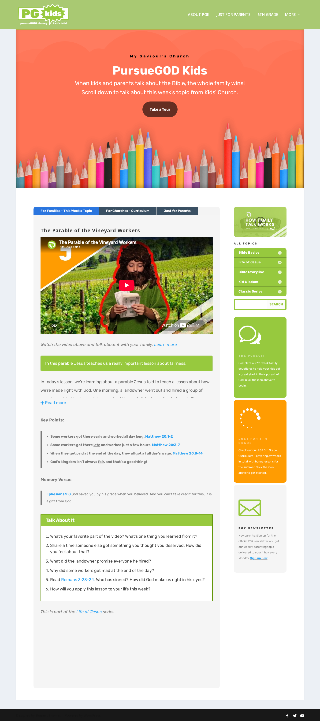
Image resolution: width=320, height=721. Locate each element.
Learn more (165, 344)
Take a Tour (160, 109)
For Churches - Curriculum (127, 211)
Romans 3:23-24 (77, 579)
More (290, 15)
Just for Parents (233, 15)
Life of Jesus (89, 611)
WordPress (92, 715)
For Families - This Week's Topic (66, 211)
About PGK (198, 15)
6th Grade (267, 15)
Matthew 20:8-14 (188, 453)
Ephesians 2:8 (58, 494)
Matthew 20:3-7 (166, 445)
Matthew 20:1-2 (159, 436)
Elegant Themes (48, 715)
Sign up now (259, 558)
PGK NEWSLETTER (256, 528)
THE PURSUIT (251, 355)
